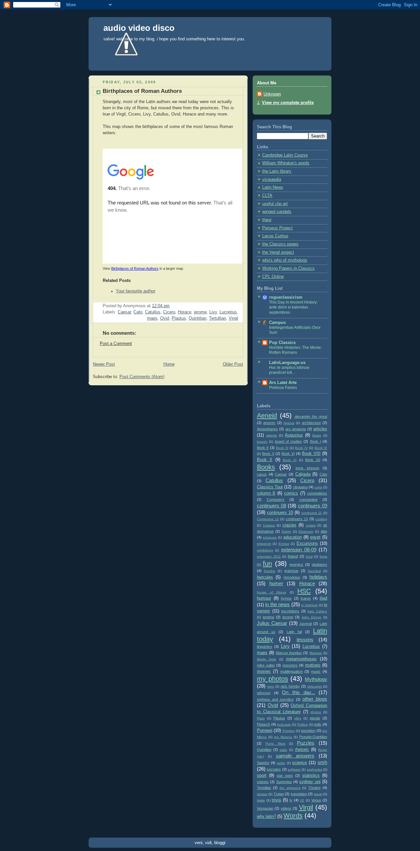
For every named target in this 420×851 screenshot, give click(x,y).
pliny (297, 718)
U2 (302, 800)
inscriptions (290, 611)
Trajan (279, 794)
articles (320, 429)
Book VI (288, 454)
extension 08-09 (298, 549)
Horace (184, 312)
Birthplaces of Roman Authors (134, 268)
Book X (264, 459)
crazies (289, 525)
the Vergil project (278, 252)
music (316, 671)
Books (266, 467)
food (309, 556)
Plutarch (263, 724)
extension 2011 (269, 556)
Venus (316, 800)
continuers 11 (311, 513)
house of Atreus (271, 592)
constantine (308, 499)
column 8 (266, 493)
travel (318, 794)
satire (281, 763)
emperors (264, 543)
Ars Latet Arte (283, 382)
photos (315, 712)
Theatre (314, 788)
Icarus (306, 598)
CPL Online (273, 276)
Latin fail (294, 632)
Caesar (124, 312)
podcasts (284, 724)
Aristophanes (267, 429)
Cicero (169, 312)
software (294, 769)
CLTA (267, 195)
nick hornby (290, 686)
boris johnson (307, 468)
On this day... (298, 692)
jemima (268, 617)
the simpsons (290, 788)
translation (299, 794)
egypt (315, 537)
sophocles (314, 769)
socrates (274, 769)
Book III (282, 448)
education (293, 537)
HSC (304, 591)
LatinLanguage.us (287, 362)
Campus (277, 322)
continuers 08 (271, 505)
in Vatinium (309, 605)
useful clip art (275, 204)
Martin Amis (266, 659)
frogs (323, 556)
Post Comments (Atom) (141, 376)
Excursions (307, 543)
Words (293, 815)
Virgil (233, 318)
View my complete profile (288, 102)
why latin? (266, 816)
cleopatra (300, 487)
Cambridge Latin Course (285, 155)
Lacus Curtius (275, 236)
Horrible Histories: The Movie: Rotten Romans (295, 350)
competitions (317, 493)
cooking (321, 519)
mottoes (313, 665)
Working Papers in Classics (288, 268)
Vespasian (265, 808)
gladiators (319, 564)
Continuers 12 (268, 519)
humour (264, 598)
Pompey (289, 731)
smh (322, 762)
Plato (261, 718)
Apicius (289, 423)
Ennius (284, 543)
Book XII (312, 460)
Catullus (152, 312)
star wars (285, 775)
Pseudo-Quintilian (313, 737)
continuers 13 (297, 519)
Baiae (316, 435)
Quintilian (197, 318)
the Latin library (276, 171)
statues (263, 782)
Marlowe (315, 653)
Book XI (289, 460)
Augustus (294, 435)
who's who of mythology (284, 260)
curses (311, 525)
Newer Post (104, 364)
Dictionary (306, 531)
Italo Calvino (317, 611)
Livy (213, 312)
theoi (266, 220)
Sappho (263, 763)
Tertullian (217, 318)
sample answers (295, 755)
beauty (262, 441)
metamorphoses (301, 659)
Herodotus (292, 577)
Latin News (272, 187)
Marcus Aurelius (289, 653)
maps (152, 318)
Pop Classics (282, 342)
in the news (277, 604)
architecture (311, 423)
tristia (261, 800)
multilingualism (291, 671)
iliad (323, 598)
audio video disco (139, 28)
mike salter (266, 665)
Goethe (269, 571)
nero (270, 686)
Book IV (301, 448)
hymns (286, 598)
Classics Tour (270, 487)
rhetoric (302, 749)
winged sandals (276, 211)
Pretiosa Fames (283, 387)
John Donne (311, 617)
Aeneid (267, 415)
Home (169, 364)
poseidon (308, 731)
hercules (265, 577)
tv (290, 800)
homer (276, 583)
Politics (302, 724)
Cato (138, 312)
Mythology (316, 679)
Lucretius (228, 312)
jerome (200, 312)
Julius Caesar (272, 623)
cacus (262, 474)
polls (317, 724)
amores (269, 423)
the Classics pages (280, 244)
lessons (305, 639)
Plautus (179, 318)
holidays (318, 577)
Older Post (233, 364)
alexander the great (311, 416)
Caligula (302, 474)
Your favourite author (135, 291)
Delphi (286, 531)
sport (261, 775)
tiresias (262, 794)
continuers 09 (312, 505)
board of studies (288, 441)
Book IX (321, 448)
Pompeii (264, 730)
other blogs (315, 699)
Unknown (272, 94)
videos (286, 808)
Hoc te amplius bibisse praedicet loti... (289, 370)
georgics (296, 564)
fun (267, 563)
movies (264, 671)
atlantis (271, 435)
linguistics (264, 647)
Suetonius (284, 782)
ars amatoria (295, 429)
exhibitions (265, 550)
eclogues (270, 537)
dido (324, 531)
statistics (311, 775)
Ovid (164, 318)
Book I (315, 441)
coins (318, 487)
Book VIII (311, 453)
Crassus (269, 525)
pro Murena (283, 737)
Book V (268, 454)
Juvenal (305, 624)
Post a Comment (116, 343)
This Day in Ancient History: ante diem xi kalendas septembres (293, 307)
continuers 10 (280, 512)
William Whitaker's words (285, 163)
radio (283, 750)
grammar (291, 571)
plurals (315, 718)
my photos (272, 678)
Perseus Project (277, 228)
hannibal (314, 571)
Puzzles (305, 743)
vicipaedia (271, 179)
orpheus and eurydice (275, 699)
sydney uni (309, 781)
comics (291, 493)
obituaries (314, 686)
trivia (276, 800)
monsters (290, 665)
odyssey (264, 693)
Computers (275, 499)
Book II (262, 448)
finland (293, 556)
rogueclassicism (286, 297)
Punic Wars (275, 743)
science (299, 762)
